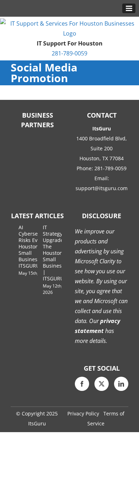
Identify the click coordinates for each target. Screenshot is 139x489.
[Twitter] (101, 384)
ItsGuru (37, 423)
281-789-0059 (69, 53)
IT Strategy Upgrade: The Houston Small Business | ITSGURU (54, 253)
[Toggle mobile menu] (128, 8)
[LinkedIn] (121, 384)
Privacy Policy (83, 413)
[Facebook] (82, 384)
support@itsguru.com (102, 188)
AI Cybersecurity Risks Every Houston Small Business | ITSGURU (35, 246)
